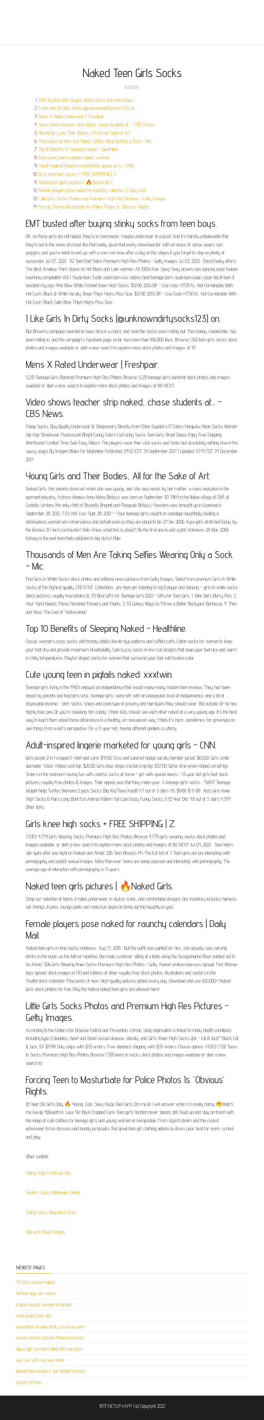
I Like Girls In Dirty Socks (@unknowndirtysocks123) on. (87, 108)
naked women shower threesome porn (50, 1338)
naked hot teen (28, 1382)
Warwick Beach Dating (45, 1232)
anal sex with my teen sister (40, 1360)
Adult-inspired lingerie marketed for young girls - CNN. (87, 166)
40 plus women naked (35, 1282)
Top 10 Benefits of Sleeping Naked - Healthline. (78, 149)
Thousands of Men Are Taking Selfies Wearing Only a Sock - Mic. (95, 141)
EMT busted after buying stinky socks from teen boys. (86, 100)
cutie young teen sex (33, 1315)
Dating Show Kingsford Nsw (51, 1212)
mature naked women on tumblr (44, 1304)
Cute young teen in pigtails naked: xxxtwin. (74, 157)
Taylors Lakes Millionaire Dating (53, 1192)
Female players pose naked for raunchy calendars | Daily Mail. (92, 190)
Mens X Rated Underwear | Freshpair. (72, 116)
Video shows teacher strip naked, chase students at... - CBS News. (97, 124)
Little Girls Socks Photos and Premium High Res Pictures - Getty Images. (102, 199)
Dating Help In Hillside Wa (48, 1173)
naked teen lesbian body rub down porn (50, 1327)
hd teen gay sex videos (36, 1293)
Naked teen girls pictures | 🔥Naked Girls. (76, 182)
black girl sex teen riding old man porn (49, 1349)
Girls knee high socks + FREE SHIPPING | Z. (78, 174)
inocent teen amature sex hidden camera (50, 1371)
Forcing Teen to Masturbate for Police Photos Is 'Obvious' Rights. (94, 207)
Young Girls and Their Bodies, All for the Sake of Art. (84, 133)
